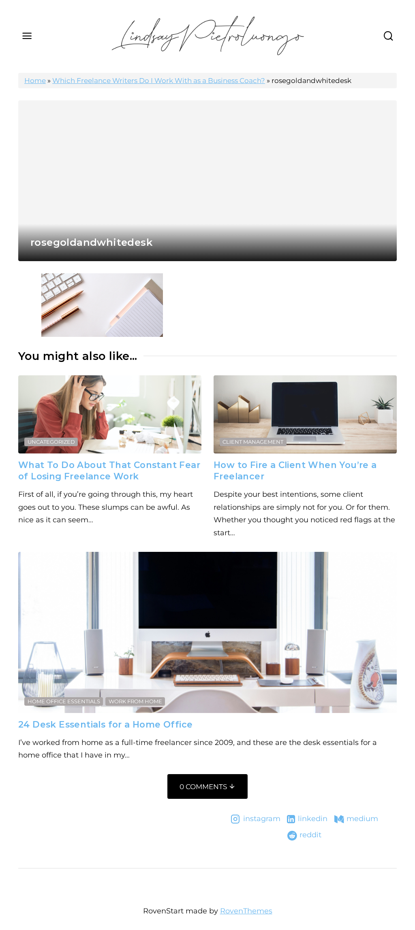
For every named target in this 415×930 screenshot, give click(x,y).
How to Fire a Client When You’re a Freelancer (295, 470)
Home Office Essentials (64, 701)
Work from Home (135, 701)
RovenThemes (246, 911)
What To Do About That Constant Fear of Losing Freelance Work (109, 470)
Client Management (252, 441)
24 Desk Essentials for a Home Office (105, 724)
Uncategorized (51, 441)
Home (35, 81)
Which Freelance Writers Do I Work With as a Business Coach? (158, 81)
